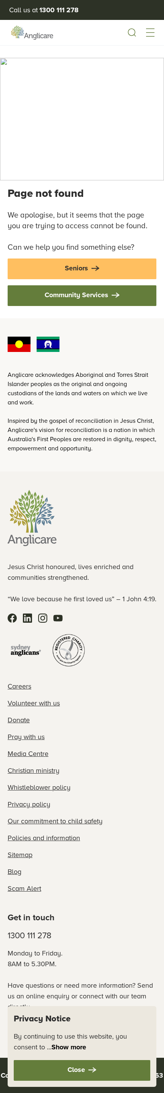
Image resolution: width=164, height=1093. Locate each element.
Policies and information (44, 838)
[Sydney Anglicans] (26, 650)
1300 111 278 (29, 935)
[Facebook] (12, 618)
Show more (68, 1047)
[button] (150, 32)
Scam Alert (24, 888)
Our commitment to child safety (55, 821)
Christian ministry (33, 771)
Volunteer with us (34, 703)
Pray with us (26, 737)
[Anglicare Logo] (32, 32)
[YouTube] (58, 618)
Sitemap (20, 855)
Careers (19, 686)
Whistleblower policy (39, 787)
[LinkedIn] (27, 618)
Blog (14, 872)
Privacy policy (29, 804)
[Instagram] (42, 618)
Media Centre (28, 754)
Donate (19, 720)
